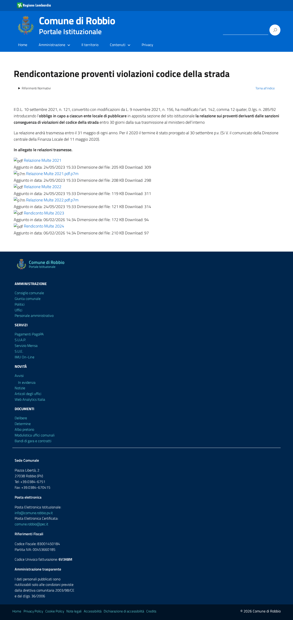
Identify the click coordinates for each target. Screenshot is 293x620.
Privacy (147, 44)
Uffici (18, 310)
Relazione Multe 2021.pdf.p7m (52, 173)
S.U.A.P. (20, 340)
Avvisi (19, 375)
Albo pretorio (24, 429)
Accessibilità (92, 611)
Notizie (20, 388)
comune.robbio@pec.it (31, 524)
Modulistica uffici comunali (34, 435)
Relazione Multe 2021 (42, 160)
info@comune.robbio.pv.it (34, 513)
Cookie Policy (54, 611)
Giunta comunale (28, 298)
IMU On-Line (24, 357)
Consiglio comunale (29, 293)
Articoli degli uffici (28, 393)
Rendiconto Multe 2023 (44, 213)
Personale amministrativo (34, 315)
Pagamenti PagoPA (29, 334)
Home (22, 44)
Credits (151, 611)
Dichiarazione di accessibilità (124, 611)
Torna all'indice (265, 88)
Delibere (21, 418)
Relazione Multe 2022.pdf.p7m (52, 200)
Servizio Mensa (26, 345)
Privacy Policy (33, 611)
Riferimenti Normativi (36, 88)
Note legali (73, 611)
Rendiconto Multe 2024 (44, 226)
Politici (19, 304)
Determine (23, 423)
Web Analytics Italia (30, 399)
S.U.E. (19, 351)
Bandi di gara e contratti (33, 441)
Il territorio (89, 44)
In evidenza (26, 382)
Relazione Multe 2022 (42, 187)
